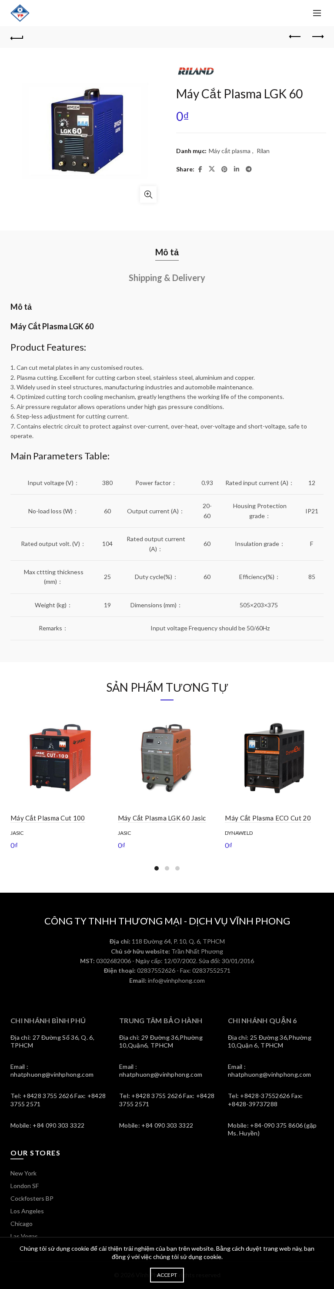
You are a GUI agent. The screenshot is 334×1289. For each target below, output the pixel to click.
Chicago (21, 1223)
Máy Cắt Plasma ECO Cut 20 (268, 818)
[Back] (17, 37)
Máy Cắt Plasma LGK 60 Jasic (162, 818)
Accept (167, 1275)
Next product (317, 37)
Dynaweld (239, 833)
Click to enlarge (148, 194)
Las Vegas (24, 1236)
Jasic (16, 833)
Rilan (263, 150)
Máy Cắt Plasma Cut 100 (47, 818)
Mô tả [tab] (167, 252)
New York (23, 1173)
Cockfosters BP (31, 1198)
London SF (24, 1185)
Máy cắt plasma (229, 150)
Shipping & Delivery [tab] (167, 277)
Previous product (295, 37)
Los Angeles (27, 1211)
